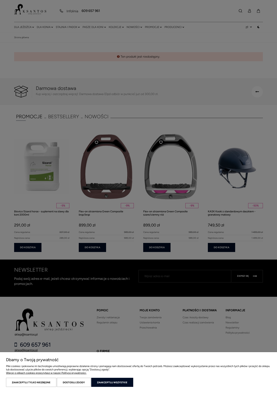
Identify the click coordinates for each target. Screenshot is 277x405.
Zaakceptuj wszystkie (112, 382)
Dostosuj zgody (74, 382)
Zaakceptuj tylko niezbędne (31, 382)
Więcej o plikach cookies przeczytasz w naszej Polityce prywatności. (46, 373)
